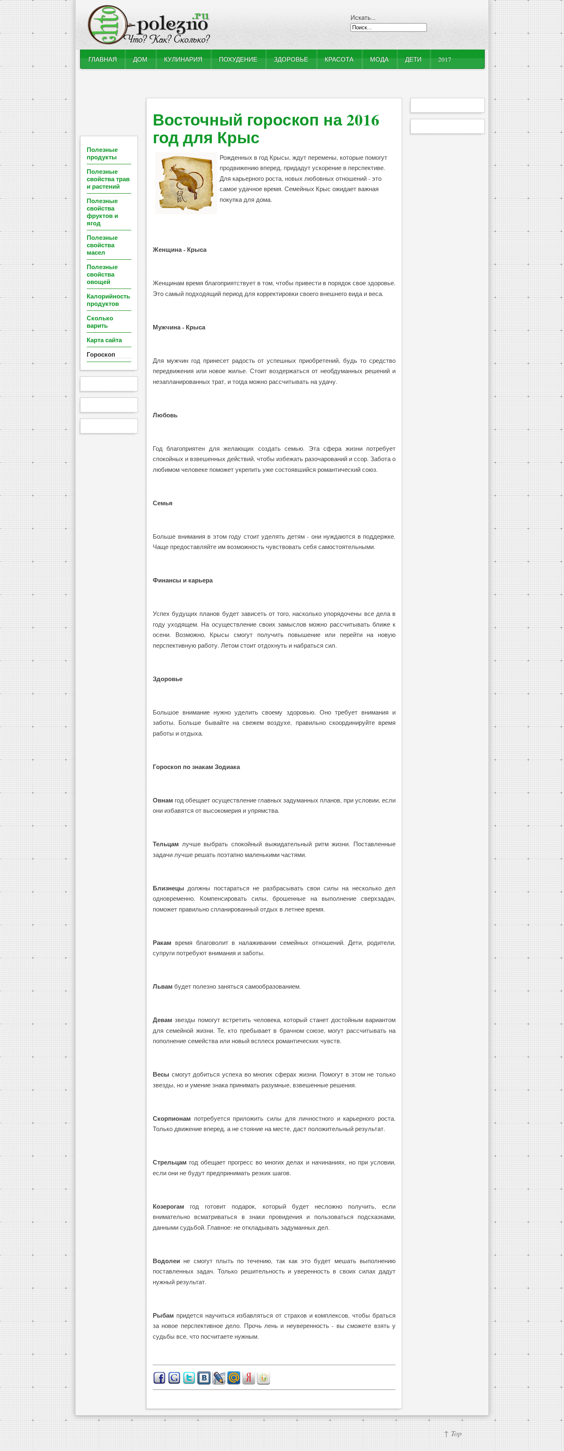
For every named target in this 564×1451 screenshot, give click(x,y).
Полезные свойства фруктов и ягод (102, 212)
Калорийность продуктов (108, 299)
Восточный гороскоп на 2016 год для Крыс (266, 128)
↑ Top (453, 1433)
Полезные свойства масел (102, 245)
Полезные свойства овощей (102, 274)
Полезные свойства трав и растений (108, 179)
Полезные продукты (102, 153)
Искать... (363, 17)
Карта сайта (104, 339)
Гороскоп (101, 354)
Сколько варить (100, 321)
